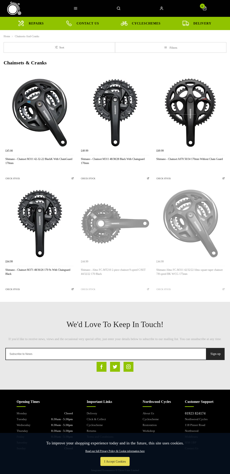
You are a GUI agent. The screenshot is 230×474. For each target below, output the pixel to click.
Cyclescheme (95, 425)
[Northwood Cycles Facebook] (101, 367)
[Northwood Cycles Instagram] (128, 367)
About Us (148, 413)
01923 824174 (195, 413)
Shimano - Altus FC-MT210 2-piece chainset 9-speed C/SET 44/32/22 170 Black (113, 272)
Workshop (149, 430)
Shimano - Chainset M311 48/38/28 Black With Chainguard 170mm (113, 161)
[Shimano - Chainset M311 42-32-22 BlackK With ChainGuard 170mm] (39, 113)
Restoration (150, 425)
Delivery (92, 413)
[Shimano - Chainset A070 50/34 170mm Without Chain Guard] (190, 113)
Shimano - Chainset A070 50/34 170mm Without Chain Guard (189, 159)
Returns (91, 430)
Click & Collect (96, 419)
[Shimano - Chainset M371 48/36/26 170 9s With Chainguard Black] (39, 223)
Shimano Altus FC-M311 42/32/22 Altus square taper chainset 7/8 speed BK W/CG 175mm (189, 272)
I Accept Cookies (115, 461)
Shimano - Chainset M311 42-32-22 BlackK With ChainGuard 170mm (38, 161)
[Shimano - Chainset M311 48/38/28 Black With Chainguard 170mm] (115, 113)
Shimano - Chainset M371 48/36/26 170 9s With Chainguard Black (37, 272)
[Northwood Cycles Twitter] (115, 367)
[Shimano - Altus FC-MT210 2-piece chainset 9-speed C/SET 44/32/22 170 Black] (115, 223)
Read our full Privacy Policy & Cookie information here (115, 451)
